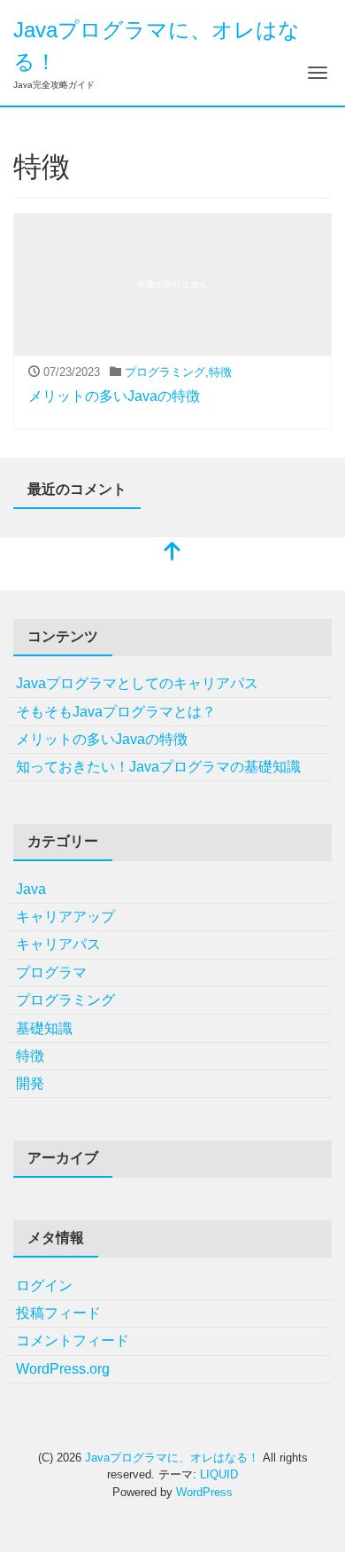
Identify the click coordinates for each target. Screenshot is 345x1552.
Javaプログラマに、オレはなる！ (172, 1457)
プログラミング (165, 372)
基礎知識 (44, 1028)
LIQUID (219, 1474)
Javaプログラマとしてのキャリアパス (137, 683)
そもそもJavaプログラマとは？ (116, 711)
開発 (30, 1083)
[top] (172, 553)
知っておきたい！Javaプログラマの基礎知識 (158, 766)
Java (31, 889)
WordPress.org (63, 1368)
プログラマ (51, 972)
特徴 (220, 372)
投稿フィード (58, 1313)
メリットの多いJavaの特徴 (114, 396)
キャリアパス (58, 944)
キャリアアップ (65, 916)
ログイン (44, 1285)
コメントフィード (72, 1340)
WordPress (204, 1492)
